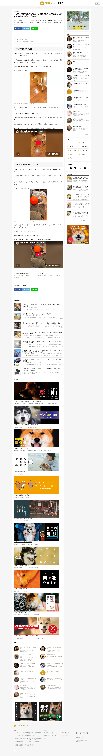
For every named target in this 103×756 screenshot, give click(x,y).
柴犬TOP (15, 7)
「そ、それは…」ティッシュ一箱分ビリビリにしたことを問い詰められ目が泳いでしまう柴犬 (81, 195)
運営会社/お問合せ (65, 737)
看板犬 (71, 158)
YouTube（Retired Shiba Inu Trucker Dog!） (26, 103)
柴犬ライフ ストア (32, 735)
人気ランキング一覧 (84, 220)
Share (18, 28)
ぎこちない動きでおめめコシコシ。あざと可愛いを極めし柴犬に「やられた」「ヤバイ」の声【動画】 (81, 213)
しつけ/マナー (85, 154)
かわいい (22, 7)
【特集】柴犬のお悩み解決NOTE (33, 742)
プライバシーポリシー (65, 735)
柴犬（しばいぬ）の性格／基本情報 (21, 733)
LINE (35, 28)
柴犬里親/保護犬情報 (19, 745)
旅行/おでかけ (73, 150)
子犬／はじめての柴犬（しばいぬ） (21, 736)
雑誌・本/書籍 (85, 146)
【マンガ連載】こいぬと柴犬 (34, 736)
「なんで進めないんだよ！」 (23, 39)
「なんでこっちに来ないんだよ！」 (25, 41)
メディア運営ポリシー (65, 733)
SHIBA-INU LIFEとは (19, 747)
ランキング (30, 745)
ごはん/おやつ (85, 150)
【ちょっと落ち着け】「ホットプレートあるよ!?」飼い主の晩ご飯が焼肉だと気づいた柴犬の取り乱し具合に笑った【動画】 (81, 204)
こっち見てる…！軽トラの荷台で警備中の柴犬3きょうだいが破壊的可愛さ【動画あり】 (81, 178)
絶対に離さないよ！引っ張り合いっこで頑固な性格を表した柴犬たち (81, 186)
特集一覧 (60, 701)
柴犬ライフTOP (80, 737)
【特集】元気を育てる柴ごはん (21, 744)
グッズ (71, 146)
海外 (83, 143)
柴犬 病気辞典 (31, 744)
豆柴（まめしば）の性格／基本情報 (34, 733)
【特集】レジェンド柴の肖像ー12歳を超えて (21, 739)
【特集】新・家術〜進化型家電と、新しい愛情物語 (34, 739)
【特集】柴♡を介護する (20, 741)
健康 (71, 154)
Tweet (27, 28)
